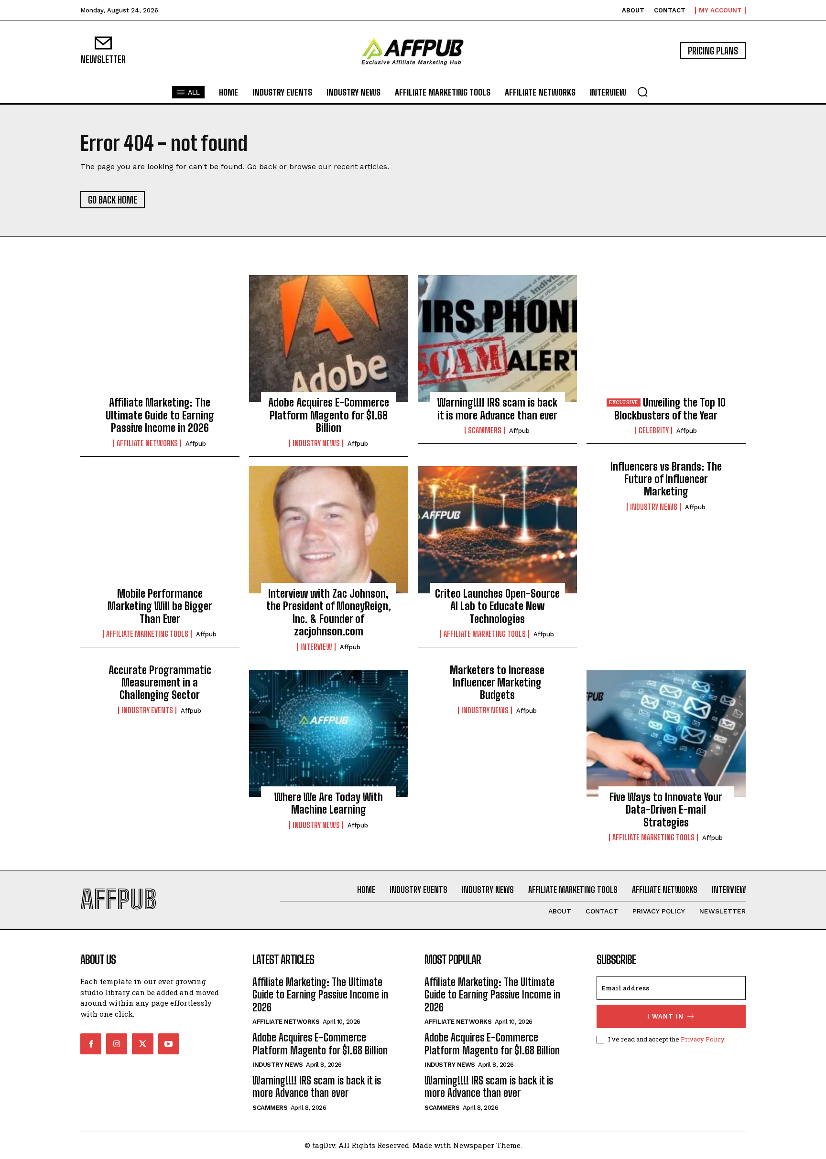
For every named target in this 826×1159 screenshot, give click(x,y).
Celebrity (654, 430)
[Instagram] (116, 1043)
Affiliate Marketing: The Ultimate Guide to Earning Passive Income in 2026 (160, 415)
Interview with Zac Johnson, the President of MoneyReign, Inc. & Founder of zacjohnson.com (328, 612)
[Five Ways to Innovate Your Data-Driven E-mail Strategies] (666, 733)
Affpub (195, 443)
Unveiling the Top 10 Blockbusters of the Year (669, 408)
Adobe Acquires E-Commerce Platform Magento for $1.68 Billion (328, 415)
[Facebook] (90, 1043)
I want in (665, 1016)
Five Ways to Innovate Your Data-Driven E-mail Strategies (665, 810)
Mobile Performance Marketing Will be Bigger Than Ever (160, 606)
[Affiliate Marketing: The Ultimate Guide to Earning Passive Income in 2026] (159, 338)
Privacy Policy (702, 1039)
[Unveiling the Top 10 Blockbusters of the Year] (666, 338)
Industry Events (147, 710)
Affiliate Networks (147, 443)
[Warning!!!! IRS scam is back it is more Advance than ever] (497, 338)
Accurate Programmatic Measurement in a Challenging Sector (160, 683)
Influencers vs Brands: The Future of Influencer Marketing (666, 479)
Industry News (316, 443)
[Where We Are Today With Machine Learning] (328, 733)
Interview (316, 647)
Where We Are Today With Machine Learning (328, 803)
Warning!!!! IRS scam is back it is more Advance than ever (497, 408)
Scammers (484, 430)
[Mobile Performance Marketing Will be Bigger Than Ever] (159, 529)
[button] (642, 91)
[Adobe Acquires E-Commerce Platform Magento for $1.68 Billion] (328, 338)
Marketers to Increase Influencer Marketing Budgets (497, 683)
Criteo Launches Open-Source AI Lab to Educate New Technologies (497, 606)
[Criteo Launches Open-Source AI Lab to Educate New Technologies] (497, 529)
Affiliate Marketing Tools (147, 634)
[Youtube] (168, 1043)
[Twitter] (142, 1043)
